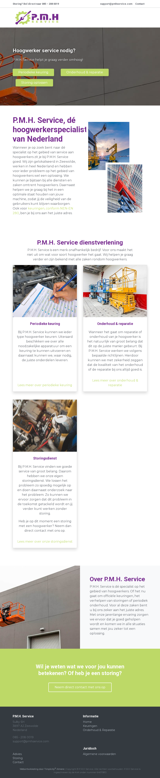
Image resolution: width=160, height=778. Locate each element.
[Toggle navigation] (140, 18)
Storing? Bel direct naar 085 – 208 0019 (36, 3)
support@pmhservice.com (116, 3)
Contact (139, 3)
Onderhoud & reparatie (84, 72)
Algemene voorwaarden (99, 754)
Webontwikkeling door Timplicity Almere (42, 769)
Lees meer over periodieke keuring (45, 385)
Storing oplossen (34, 82)
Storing (18, 758)
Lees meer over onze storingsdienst (45, 541)
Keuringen (90, 726)
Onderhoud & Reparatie (99, 730)
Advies (17, 754)
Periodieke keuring (33, 72)
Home (87, 722)
